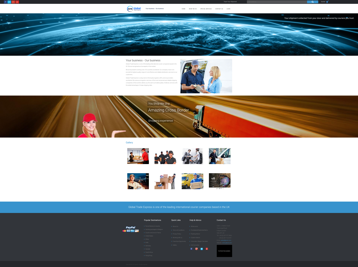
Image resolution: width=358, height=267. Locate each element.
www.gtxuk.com (227, 242)
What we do (193, 9)
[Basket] (327, 1)
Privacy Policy (177, 234)
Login (228, 9)
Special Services (206, 9)
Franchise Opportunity (179, 241)
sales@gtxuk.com (226, 240)
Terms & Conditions (178, 230)
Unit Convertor (195, 245)
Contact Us (219, 9)
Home (183, 9)
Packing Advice (195, 234)
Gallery (129, 142)
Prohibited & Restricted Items (199, 230)
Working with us (177, 237)
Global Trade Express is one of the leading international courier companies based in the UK (179, 207)
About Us (175, 226)
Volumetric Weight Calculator (199, 241)
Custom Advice (195, 237)
